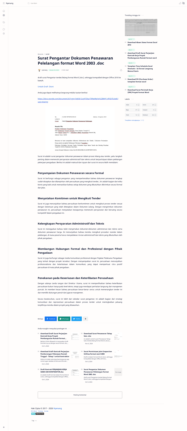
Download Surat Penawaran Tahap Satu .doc (98, 334)
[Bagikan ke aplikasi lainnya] (85, 319)
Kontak (46, 411)
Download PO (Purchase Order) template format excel (140, 80)
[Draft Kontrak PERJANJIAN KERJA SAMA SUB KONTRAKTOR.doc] (75, 372)
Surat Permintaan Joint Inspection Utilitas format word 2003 (98, 352)
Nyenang (9, 3)
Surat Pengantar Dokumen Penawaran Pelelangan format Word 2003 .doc (96, 371)
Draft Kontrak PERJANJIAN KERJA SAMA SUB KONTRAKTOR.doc (53, 370)
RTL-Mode (34, 411)
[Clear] (61, 3)
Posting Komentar (79, 395)
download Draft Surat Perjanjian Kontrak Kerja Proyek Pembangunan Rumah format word (53, 336)
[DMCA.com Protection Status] (97, 413)
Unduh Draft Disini (46, 86)
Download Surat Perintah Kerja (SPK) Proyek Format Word (140, 91)
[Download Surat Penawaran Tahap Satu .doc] (118, 336)
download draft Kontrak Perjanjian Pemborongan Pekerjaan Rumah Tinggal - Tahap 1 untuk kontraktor (54, 353)
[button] (180, 3)
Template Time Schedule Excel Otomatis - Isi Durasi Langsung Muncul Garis (140, 68)
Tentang (40, 411)
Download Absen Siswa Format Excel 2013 (142, 43)
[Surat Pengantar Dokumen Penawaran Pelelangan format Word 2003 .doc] (80, 128)
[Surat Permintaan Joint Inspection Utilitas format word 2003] (118, 354)
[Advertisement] (80, 33)
